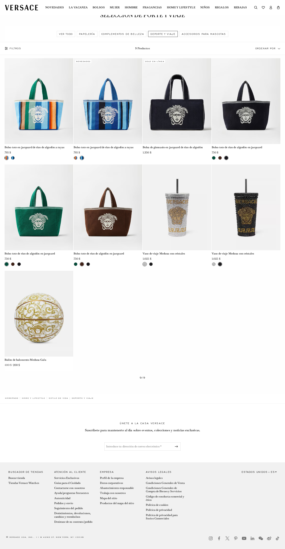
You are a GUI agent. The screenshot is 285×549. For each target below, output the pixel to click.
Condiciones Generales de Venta (165, 483)
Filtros (15, 48)
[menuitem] (54, 7)
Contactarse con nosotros (69, 488)
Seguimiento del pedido (68, 508)
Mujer (115, 7)
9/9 (142, 377)
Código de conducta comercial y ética (165, 498)
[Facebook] (219, 538)
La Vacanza (78, 7)
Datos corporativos (111, 483)
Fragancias (152, 7)
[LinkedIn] (252, 538)
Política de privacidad (159, 510)
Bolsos (99, 7)
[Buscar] (255, 7)
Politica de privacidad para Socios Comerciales (162, 516)
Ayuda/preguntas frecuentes (71, 493)
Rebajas (240, 7)
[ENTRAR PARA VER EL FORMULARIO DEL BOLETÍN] (177, 446)
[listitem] (66, 34)
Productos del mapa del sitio (117, 503)
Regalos (222, 7)
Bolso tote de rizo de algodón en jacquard (237, 147)
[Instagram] (210, 538)
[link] (11, 398)
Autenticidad (62, 498)
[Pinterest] (235, 538)
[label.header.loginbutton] (270, 7)
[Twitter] (227, 538)
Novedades (54, 7)
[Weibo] (269, 538)
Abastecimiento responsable (117, 488)
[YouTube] (244, 538)
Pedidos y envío (63, 503)
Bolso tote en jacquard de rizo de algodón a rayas (34, 147)
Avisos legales (154, 478)
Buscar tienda (16, 478)
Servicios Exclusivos (66, 478)
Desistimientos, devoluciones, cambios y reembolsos (72, 514)
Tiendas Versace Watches (23, 483)
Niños (205, 7)
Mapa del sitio (108, 498)
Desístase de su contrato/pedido (73, 522)
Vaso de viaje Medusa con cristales (164, 253)
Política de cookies (157, 505)
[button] (278, 7)
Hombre (131, 7)
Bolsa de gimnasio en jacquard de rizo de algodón (173, 147)
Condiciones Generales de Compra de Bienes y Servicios (164, 489)
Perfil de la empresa (111, 478)
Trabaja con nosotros (112, 493)
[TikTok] (277, 538)
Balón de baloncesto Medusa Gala (25, 360)
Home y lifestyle (181, 7)
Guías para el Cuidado (67, 483)
